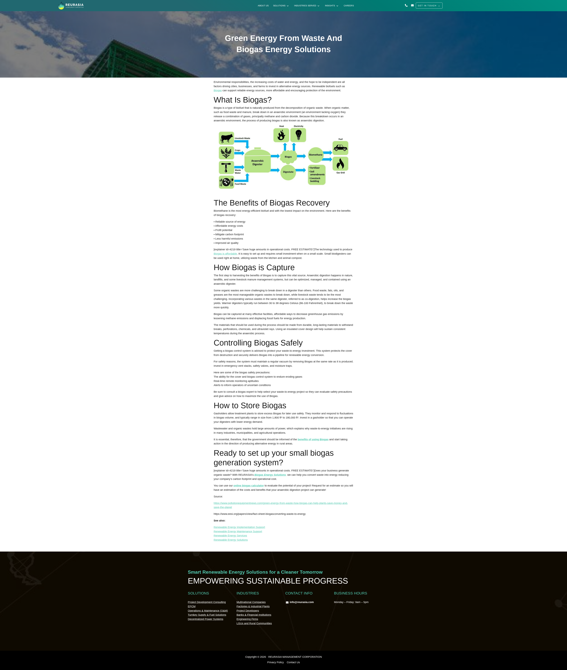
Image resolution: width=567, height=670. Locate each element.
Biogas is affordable (225, 253)
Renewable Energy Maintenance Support (238, 531)
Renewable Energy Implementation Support (239, 527)
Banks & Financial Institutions (254, 614)
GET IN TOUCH (427, 5)
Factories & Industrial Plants (253, 606)
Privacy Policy (275, 662)
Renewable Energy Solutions (231, 539)
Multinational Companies (251, 602)
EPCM (191, 606)
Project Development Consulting (207, 602)
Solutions (279, 5)
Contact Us (293, 662)
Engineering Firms (247, 619)
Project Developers (248, 610)
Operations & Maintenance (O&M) (208, 610)
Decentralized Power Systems (205, 619)
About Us (263, 5)
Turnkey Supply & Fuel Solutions (207, 614)
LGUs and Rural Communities (254, 623)
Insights (330, 5)
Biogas (218, 90)
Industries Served (305, 5)
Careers (349, 5)
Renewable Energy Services (230, 535)
